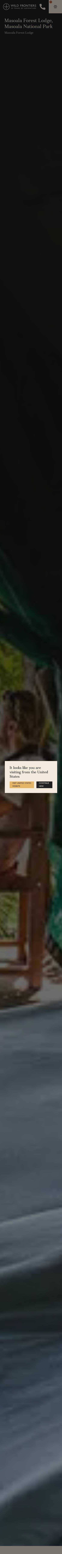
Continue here (44, 784)
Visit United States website (21, 784)
